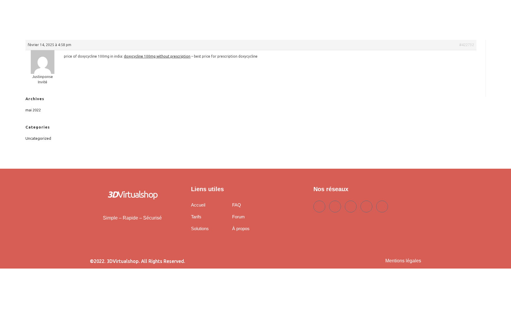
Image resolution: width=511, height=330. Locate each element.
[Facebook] (319, 206)
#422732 (466, 45)
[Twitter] (335, 206)
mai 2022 (33, 110)
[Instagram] (382, 206)
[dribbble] (366, 206)
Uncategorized (38, 138)
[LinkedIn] (351, 206)
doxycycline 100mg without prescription (157, 56)
